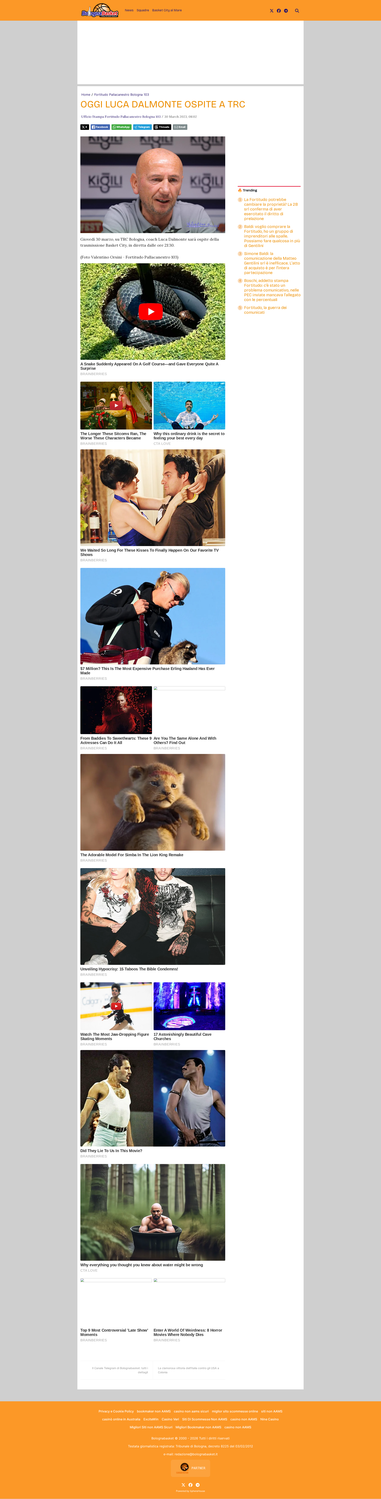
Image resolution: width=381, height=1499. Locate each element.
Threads (164, 126)
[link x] (271, 10)
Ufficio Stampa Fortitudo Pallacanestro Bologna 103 (121, 117)
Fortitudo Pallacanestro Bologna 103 (121, 95)
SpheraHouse (197, 1490)
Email (182, 126)
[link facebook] (278, 10)
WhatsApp (123, 126)
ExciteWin (151, 1419)
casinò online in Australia (121, 1419)
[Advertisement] (190, 56)
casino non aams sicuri (191, 1411)
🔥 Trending (247, 190)
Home (85, 95)
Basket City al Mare (167, 10)
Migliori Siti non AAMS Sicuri (151, 1427)
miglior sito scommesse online (235, 1411)
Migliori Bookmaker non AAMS (198, 1427)
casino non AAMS (243, 1419)
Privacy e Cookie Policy (116, 1411)
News (129, 10)
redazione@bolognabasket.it (196, 1454)
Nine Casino (269, 1419)
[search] (297, 10)
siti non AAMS (271, 1411)
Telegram (144, 126)
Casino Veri (170, 1419)
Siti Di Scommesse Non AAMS (204, 1419)
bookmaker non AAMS (154, 1411)
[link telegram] (286, 10)
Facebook (102, 126)
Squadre (143, 10)
